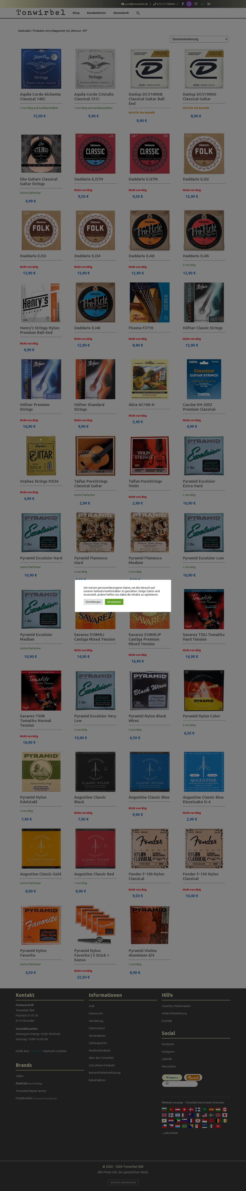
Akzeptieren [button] (114, 601)
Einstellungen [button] (93, 601)
